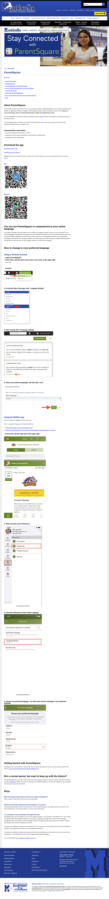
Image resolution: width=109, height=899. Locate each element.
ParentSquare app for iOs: (11, 148)
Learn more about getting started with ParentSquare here (24, 768)
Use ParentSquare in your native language (16, 86)
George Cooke (46, 23)
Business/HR (65, 18)
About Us (19, 18)
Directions (72, 10)
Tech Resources (8, 870)
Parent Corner (8, 864)
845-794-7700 (63, 866)
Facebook (34, 861)
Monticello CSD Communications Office (56, 886)
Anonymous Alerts (9, 855)
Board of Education (53, 18)
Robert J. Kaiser (81, 23)
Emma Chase (31, 23)
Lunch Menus (8, 861)
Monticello (95, 23)
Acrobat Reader (66, 889)
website (41, 116)
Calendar (58, 10)
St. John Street (16, 23)
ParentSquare (35, 867)
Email (33, 858)
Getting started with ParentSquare (14, 93)
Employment (80, 10)
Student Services (92, 18)
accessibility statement (37, 887)
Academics (26, 18)
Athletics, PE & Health (38, 18)
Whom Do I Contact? (10, 873)
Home (12, 18)
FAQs (6, 98)
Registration (7, 867)
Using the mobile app (11, 90)
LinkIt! (33, 864)
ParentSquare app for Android (12, 152)
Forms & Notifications (90, 10)
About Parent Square (10, 81)
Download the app (10, 83)
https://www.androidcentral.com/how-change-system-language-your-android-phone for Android (30, 430)
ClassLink (34, 855)
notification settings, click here (27, 838)
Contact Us (65, 10)
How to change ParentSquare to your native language (19, 88)
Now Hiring (99, 13)
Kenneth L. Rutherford (63, 23)
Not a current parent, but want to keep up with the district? (20, 95)
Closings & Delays (9, 858)
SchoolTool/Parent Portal (39, 870)
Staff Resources (102, 10)
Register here (13, 782)
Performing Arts (80, 18)
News (71, 18)
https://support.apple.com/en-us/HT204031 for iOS (19, 428)
